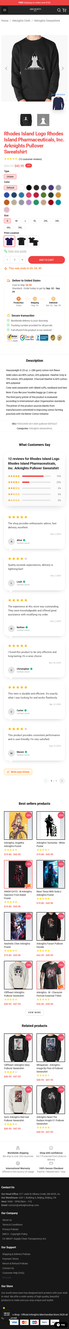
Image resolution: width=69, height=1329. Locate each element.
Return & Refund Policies (15, 1263)
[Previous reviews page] (46, 781)
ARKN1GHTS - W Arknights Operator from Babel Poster (18, 895)
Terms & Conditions (12, 1224)
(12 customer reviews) (30, 159)
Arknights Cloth (21, 20)
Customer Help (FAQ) (13, 1273)
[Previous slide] (6, 68)
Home (4, 20)
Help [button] (63, 1325)
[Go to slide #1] (26, 120)
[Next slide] (62, 68)
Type (6, 171)
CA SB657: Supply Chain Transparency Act (24, 1238)
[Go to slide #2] (43, 120)
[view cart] (64, 10)
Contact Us (8, 1268)
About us (7, 1220)
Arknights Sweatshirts (47, 20)
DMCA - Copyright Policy (14, 1234)
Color (7, 182)
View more (34, 1012)
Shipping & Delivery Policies (16, 1254)
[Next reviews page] (62, 781)
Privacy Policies (10, 1229)
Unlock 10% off (7, 1314)
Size (6, 215)
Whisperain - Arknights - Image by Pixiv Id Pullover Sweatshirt (50, 1068)
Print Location (11, 233)
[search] (59, 10)
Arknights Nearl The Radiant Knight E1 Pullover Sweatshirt (50, 1120)
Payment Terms (10, 1258)
